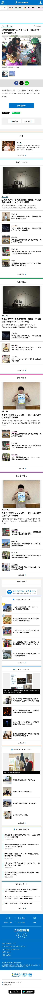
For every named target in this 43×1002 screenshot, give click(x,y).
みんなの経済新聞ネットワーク (21, 975)
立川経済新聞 (21, 2)
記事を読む (21, 105)
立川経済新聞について (9, 943)
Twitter (24, 935)
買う (24, 7)
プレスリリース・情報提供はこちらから (14, 946)
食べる (11, 7)
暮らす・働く (32, 7)
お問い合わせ (7, 952)
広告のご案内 (7, 955)
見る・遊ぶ (18, 7)
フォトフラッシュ (7, 26)
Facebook (18, 935)
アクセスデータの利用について (12, 949)
